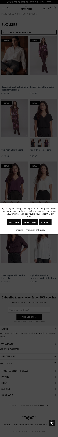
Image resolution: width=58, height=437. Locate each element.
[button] (52, 423)
